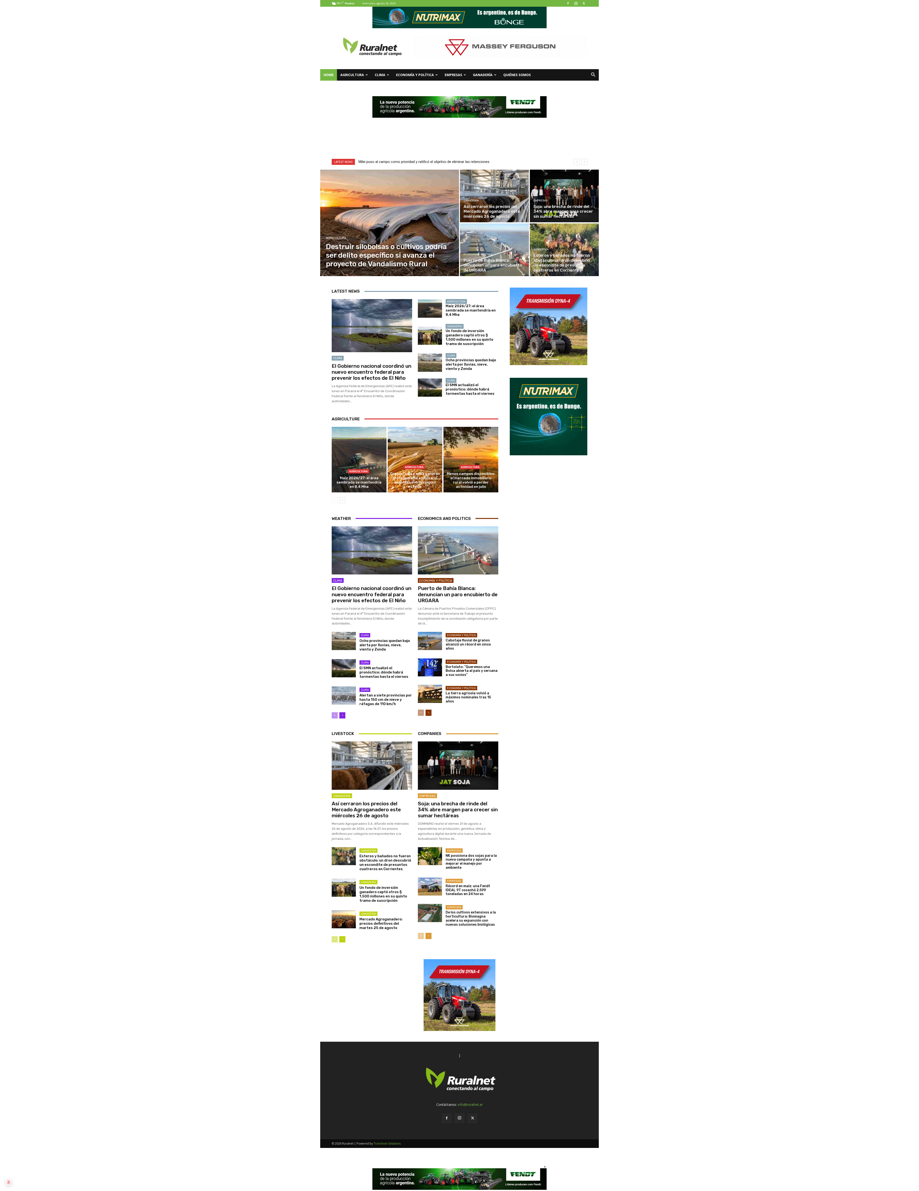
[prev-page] (335, 500)
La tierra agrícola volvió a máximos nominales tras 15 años (468, 697)
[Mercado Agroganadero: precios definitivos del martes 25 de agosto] (344, 919)
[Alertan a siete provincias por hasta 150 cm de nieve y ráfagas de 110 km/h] (344, 695)
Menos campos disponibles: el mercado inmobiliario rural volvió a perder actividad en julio (471, 480)
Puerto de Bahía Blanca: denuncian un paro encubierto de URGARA (458, 594)
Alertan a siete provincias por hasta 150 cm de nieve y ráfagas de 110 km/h (385, 699)
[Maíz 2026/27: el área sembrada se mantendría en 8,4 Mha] (430, 309)
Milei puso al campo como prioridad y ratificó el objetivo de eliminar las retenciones (424, 162)
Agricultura (352, 74)
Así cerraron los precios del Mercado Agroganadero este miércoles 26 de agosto (366, 809)
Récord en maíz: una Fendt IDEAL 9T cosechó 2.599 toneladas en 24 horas (468, 890)
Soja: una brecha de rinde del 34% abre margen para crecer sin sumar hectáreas (458, 809)
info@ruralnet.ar (470, 1104)
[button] (593, 75)
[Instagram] (575, 3)
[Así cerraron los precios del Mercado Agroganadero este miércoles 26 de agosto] (494, 196)
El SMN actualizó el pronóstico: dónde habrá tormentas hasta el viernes (470, 389)
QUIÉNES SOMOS (517, 74)
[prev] (577, 162)
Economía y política (415, 74)
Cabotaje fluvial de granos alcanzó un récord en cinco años (468, 644)
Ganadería (483, 74)
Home (329, 74)
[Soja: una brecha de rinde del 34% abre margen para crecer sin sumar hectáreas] (564, 196)
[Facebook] (568, 3)
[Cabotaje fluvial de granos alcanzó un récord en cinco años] (430, 641)
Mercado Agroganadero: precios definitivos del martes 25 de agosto (381, 923)
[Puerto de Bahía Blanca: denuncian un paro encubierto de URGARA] (494, 249)
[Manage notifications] (8, 1182)
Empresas (453, 74)
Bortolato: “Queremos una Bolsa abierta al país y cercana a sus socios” (472, 671)
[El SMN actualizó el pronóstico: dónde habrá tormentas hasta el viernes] (430, 387)
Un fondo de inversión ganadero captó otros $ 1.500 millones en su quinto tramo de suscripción (469, 337)
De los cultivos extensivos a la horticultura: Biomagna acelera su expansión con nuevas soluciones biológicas (471, 918)
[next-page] (342, 500)
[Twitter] (583, 3)
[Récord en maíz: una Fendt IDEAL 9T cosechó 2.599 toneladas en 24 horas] (430, 887)
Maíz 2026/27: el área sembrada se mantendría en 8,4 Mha (471, 310)
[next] (584, 162)
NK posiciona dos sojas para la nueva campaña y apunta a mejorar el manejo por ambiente (471, 862)
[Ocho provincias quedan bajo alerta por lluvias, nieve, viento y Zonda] (430, 363)
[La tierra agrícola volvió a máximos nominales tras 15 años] (430, 694)
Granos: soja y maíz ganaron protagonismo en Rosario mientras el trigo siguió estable (415, 480)
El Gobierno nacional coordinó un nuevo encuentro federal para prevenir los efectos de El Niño (371, 372)
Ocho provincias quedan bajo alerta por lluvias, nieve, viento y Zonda (471, 364)
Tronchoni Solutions (387, 1143)
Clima (380, 74)
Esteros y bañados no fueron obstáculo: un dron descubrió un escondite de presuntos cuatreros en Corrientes (385, 862)
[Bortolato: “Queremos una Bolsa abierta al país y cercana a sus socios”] (430, 667)
